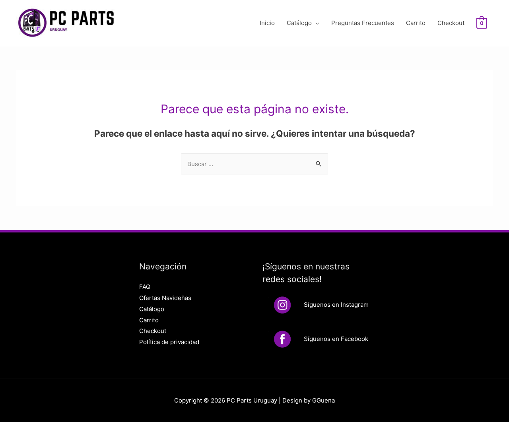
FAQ (144, 286)
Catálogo (299, 23)
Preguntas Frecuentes (362, 23)
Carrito (415, 23)
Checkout (450, 23)
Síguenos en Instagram (336, 304)
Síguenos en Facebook (336, 339)
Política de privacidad (169, 342)
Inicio (267, 23)
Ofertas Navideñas (165, 298)
